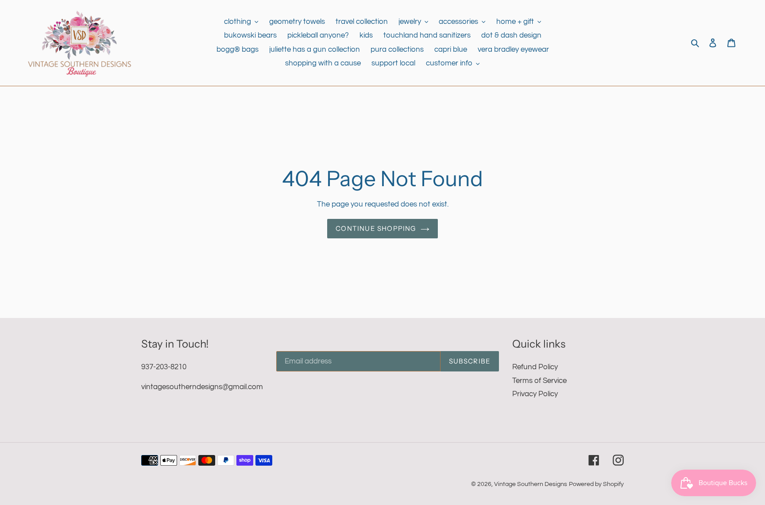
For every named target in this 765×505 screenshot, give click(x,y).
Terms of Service (539, 381)
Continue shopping (376, 228)
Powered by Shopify (596, 484)
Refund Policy (535, 367)
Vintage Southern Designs (530, 484)
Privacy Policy (535, 394)
